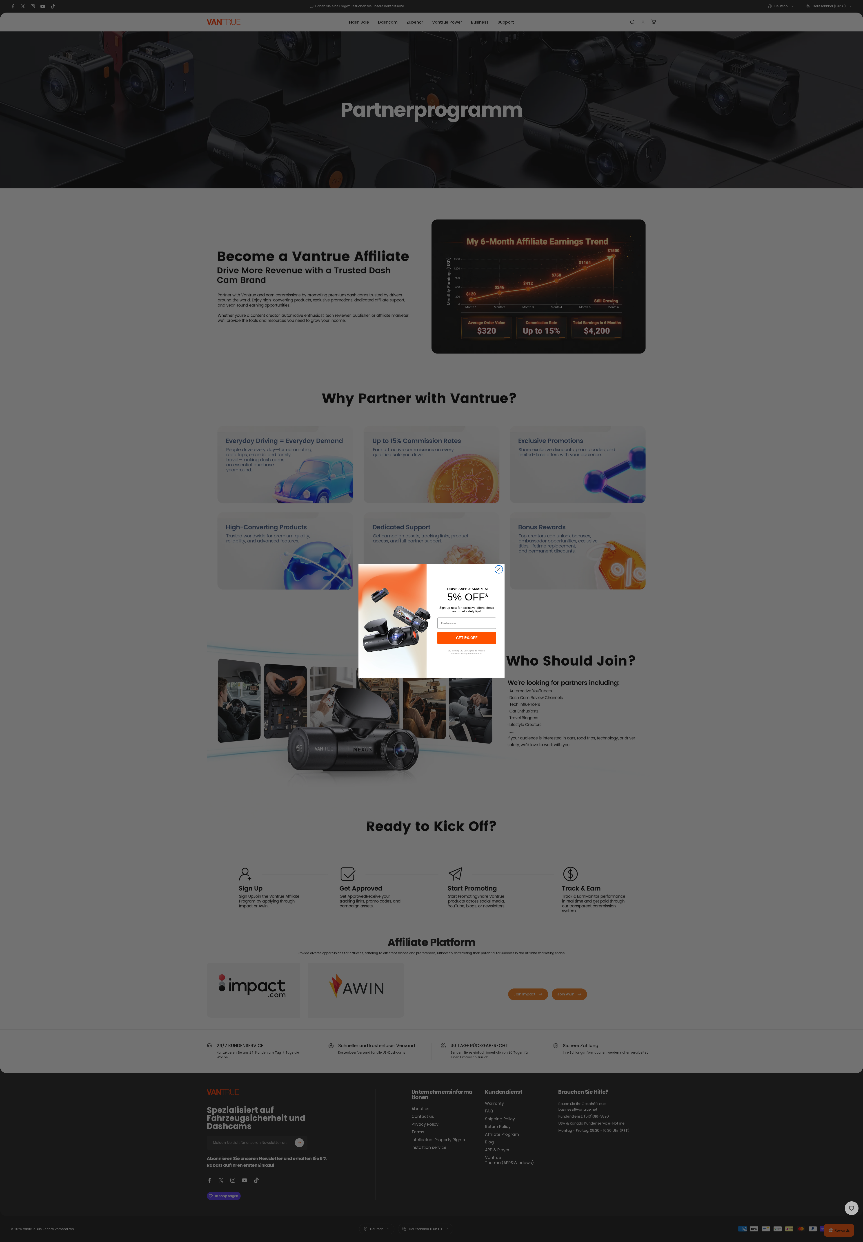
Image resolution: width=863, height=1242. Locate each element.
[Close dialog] (499, 569)
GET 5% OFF (467, 638)
